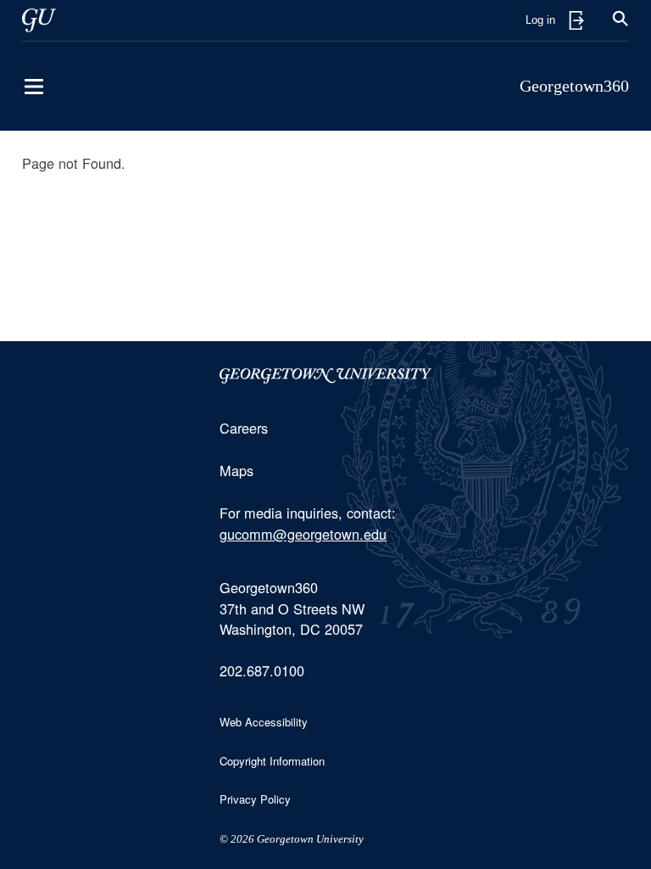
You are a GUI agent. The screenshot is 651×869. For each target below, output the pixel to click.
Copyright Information (272, 761)
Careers (244, 428)
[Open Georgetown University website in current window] (39, 20)
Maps (236, 470)
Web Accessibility (264, 722)
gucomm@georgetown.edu (303, 534)
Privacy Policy (255, 799)
